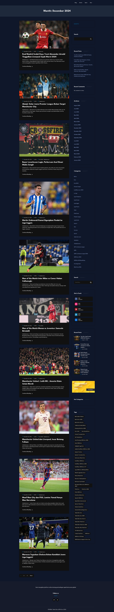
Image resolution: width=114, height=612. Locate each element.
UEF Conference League (79, 247)
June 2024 (76, 144)
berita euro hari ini (79, 422)
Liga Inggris (76, 203)
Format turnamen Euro (80, 434)
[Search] (92, 281)
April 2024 (76, 150)
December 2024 (77, 128)
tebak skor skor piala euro (81, 527)
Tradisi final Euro (79, 533)
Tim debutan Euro (79, 530)
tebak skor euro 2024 (80, 515)
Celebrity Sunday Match (80, 425)
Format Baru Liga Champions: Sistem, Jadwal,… (85, 346)
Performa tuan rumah (80, 481)
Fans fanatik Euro (85, 431)
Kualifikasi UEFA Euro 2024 (81, 463)
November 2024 (77, 131)
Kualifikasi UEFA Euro (79, 460)
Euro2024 (41, 159)
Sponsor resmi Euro (79, 503)
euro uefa (77, 431)
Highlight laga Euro (79, 446)
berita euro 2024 (78, 419)
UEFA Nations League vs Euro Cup (82, 539)
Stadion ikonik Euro (79, 506)
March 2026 (77, 121)
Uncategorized (77, 263)
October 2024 (77, 134)
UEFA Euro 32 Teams (79, 536)
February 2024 (77, 157)
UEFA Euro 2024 (77, 257)
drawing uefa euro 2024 (80, 428)
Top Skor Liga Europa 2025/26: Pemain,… (86, 337)
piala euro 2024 (85, 489)
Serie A (75, 223)
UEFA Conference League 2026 (81, 253)
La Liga (75, 193)
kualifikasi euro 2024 (78, 190)
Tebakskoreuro (42, 101)
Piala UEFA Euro (78, 492)
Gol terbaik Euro (78, 437)
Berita (80, 2)
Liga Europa (76, 200)
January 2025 (77, 124)
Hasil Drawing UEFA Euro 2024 (81, 440)
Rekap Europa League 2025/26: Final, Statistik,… (85, 371)
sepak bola (41, 51)
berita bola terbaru (79, 416)
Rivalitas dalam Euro (79, 495)
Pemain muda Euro (79, 475)
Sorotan (76, 230)
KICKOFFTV (76, 24)
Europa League (77, 186)
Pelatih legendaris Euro (80, 472)
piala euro (77, 489)
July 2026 (76, 108)
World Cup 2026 (77, 267)
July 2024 (76, 141)
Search (76, 34)
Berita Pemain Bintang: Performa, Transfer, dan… (85, 354)
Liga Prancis (76, 206)
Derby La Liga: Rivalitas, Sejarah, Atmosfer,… (85, 363)
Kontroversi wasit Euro (80, 457)
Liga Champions (77, 196)
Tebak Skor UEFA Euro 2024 (59, 609)
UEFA (75, 250)
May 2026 (76, 115)
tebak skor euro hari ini (80, 518)
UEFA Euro (87, 533)
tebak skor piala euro (80, 521)
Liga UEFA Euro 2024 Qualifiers (82, 469)
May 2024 (76, 147)
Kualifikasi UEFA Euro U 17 (80, 466)
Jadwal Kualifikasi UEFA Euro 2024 (82, 449)
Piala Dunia (76, 213)
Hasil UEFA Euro (78, 443)
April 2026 (76, 118)
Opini (86, 2)
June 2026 (76, 112)
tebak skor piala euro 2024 (81, 524)
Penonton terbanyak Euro (80, 478)
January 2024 (77, 160)
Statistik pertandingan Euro (81, 509)
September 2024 (78, 137)
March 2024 (77, 153)
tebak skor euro (77, 236)
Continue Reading (26, 66)
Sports (75, 233)
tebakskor (76, 240)
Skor (91, 2)
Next (31, 575)
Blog (76, 2)
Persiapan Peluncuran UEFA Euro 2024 (82, 485)
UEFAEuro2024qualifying (79, 260)
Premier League (77, 216)
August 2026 (77, 105)
